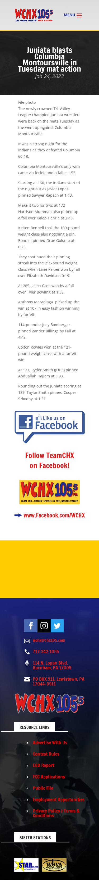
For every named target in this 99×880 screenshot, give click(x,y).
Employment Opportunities (58, 799)
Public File (43, 787)
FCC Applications (49, 776)
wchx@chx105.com (49, 640)
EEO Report (43, 765)
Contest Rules (46, 753)
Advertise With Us (50, 742)
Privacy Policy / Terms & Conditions (56, 813)
